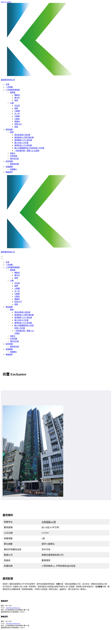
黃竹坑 (17, 98)
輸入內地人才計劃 (21, 143)
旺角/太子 (18, 124)
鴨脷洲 (17, 95)
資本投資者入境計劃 (22, 135)
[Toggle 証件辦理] (39, 344)
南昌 (16, 127)
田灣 (16, 100)
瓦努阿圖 (13, 156)
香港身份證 (14, 164)
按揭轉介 (13, 169)
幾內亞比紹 (14, 159)
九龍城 (17, 116)
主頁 (7, 84)
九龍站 (17, 119)
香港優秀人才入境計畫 (23, 140)
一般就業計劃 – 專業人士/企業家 (26, 151)
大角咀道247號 (49, 522)
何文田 (17, 106)
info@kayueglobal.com (13, 608)
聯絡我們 (9, 172)
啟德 (16, 108)
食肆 (61, 589)
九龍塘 (17, 111)
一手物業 (9, 87)
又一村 (17, 114)
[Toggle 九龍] (39, 280)
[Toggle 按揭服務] (39, 349)
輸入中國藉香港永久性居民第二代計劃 (29, 148)
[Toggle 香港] (39, 309)
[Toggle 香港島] (39, 270)
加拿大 (12, 153)
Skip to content (6, 2)
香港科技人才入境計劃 (23, 145)
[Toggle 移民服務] (39, 307)
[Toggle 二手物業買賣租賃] (39, 267)
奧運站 (17, 121)
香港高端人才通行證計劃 (24, 137)
